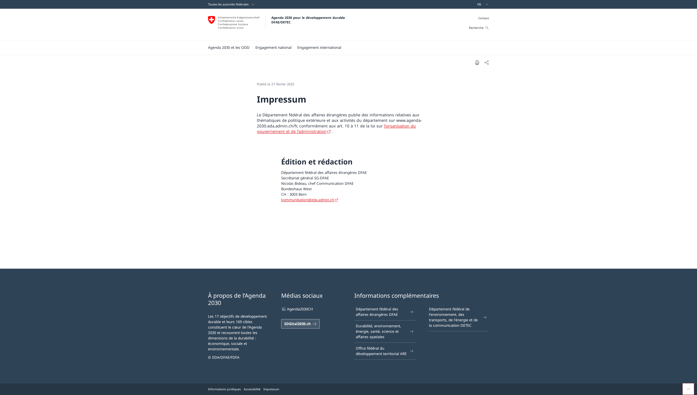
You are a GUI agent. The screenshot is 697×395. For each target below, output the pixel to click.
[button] (228, 47)
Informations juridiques (224, 389)
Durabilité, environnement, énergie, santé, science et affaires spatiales (378, 331)
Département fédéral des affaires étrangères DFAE (377, 312)
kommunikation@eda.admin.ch (307, 199)
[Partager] (486, 62)
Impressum (271, 389)
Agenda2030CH (300, 309)
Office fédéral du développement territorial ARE (381, 351)
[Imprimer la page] (477, 62)
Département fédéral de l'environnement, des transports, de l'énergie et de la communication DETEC (453, 317)
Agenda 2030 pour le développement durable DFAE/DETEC (308, 19)
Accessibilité (252, 389)
